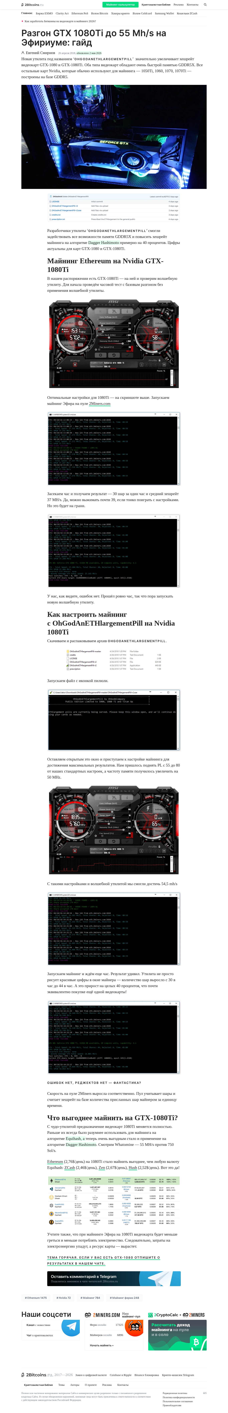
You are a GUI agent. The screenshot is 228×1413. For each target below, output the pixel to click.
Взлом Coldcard (142, 13)
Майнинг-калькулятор (120, 4)
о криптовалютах (40, 1335)
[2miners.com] (102, 1314)
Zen (102, 1167)
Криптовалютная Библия (156, 4)
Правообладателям (172, 1405)
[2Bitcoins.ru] (36, 1374)
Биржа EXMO (44, 13)
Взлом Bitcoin (99, 13)
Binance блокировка (147, 1375)
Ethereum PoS (80, 13)
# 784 (90, 1297)
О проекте (91, 1385)
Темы (61, 1385)
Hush (133, 1167)
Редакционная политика (175, 1393)
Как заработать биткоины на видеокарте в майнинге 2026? (60, 21)
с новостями (38, 1325)
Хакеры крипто (120, 13)
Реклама (179, 4)
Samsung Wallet (164, 13)
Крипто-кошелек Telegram (178, 1375)
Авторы (74, 1385)
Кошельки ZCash (187, 13)
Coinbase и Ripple (121, 1375)
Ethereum (55, 1161)
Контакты (192, 4)
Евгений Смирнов (40, 53)
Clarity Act (62, 13)
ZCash (69, 1167)
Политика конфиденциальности (179, 1397)
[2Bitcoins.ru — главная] (32, 4)
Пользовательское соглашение (178, 1401)
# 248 (124, 1297)
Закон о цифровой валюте (91, 1375)
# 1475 (36, 1297)
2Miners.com (99, 403)
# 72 (64, 1297)
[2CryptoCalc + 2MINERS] (177, 1331)
